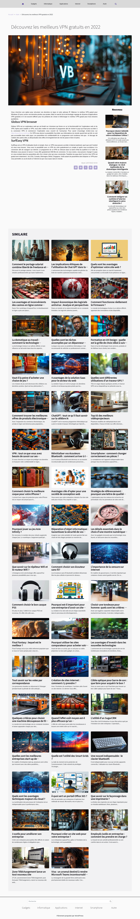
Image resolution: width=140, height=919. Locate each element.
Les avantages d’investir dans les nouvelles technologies (108, 644)
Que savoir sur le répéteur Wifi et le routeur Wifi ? (30, 568)
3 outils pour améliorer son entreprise (27, 835)
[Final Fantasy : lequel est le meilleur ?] (30, 628)
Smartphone (91, 4)
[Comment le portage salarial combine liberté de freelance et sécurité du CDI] (30, 250)
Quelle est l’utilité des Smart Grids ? (69, 757)
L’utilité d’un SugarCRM (103, 718)
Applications (64, 4)
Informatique (48, 4)
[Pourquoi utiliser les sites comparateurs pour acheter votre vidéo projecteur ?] (69, 628)
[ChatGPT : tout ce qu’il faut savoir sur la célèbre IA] (69, 401)
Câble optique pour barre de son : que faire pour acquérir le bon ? (109, 681)
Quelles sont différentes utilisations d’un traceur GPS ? (107, 379)
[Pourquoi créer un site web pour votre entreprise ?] (69, 820)
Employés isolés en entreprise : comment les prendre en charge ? (109, 835)
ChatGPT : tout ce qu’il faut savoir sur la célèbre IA (69, 417)
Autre (105, 4)
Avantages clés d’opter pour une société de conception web (68, 492)
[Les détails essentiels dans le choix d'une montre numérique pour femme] (109, 515)
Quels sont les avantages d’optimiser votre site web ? (106, 265)
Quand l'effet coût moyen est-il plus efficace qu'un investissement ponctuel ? (68, 720)
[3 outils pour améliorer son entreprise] (30, 820)
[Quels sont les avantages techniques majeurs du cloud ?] (30, 782)
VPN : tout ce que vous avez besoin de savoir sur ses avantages (27, 456)
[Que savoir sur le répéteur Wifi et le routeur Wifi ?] (30, 553)
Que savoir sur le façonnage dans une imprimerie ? (108, 797)
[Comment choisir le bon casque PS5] (30, 590)
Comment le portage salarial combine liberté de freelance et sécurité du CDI (29, 267)
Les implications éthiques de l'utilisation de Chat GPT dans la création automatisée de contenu (69, 267)
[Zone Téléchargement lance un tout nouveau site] (30, 857)
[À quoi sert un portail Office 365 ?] (69, 782)
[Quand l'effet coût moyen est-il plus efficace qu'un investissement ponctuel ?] (69, 704)
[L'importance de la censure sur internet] (109, 553)
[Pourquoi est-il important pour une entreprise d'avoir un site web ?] (69, 590)
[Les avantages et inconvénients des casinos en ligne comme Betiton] (30, 288)
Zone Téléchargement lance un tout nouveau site (29, 873)
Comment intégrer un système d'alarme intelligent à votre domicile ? (117, 199)
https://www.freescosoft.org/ (20, 133)
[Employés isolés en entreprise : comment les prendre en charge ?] (109, 820)
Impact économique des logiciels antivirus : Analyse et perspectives (69, 303)
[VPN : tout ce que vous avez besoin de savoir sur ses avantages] (30, 439)
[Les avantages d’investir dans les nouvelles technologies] (109, 628)
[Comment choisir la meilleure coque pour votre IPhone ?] (30, 477)
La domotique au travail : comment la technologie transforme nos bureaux (25, 342)
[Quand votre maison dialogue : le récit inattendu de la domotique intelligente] (117, 153)
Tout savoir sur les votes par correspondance (27, 681)
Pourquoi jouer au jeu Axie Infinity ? (26, 530)
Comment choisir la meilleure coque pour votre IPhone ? (28, 492)
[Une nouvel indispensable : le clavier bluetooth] (109, 742)
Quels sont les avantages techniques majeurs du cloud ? (28, 797)
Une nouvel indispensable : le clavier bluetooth (107, 757)
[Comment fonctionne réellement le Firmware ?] (109, 288)
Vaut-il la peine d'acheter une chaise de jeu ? (28, 379)
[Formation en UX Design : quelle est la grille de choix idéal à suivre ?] (109, 326)
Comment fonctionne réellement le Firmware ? (109, 303)
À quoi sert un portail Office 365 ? (69, 796)
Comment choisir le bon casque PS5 (29, 606)
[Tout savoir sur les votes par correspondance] (30, 666)
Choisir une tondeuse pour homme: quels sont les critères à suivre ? (108, 607)
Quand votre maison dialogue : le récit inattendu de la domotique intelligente (117, 165)
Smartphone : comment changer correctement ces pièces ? (108, 455)
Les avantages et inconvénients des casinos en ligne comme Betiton (29, 304)
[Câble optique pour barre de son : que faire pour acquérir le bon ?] (109, 666)
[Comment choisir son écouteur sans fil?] (69, 553)
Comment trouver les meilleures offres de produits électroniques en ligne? (29, 418)
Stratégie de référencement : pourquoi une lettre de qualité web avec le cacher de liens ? (107, 494)
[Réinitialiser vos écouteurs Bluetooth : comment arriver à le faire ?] (69, 439)
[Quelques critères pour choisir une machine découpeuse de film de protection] (30, 704)
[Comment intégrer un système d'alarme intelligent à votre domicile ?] (117, 187)
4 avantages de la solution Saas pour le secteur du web (68, 379)
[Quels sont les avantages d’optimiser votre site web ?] (109, 250)
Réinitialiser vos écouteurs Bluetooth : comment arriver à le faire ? (69, 456)
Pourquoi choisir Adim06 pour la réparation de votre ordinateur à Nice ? (117, 133)
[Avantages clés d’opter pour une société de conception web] (69, 477)
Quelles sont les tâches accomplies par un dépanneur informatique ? (67, 342)
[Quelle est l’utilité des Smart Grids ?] (69, 742)
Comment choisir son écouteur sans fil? (68, 568)
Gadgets (34, 4)
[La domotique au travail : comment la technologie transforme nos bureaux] (30, 326)
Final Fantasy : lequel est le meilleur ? (26, 644)
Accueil (10, 14)
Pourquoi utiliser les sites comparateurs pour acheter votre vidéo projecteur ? (69, 645)
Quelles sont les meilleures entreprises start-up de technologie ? (26, 758)
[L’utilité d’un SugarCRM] (109, 704)
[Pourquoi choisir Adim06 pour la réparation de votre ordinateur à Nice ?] (117, 121)
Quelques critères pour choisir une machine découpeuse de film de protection (30, 720)
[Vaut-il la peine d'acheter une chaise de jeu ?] (30, 364)
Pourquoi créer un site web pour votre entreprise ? (68, 835)
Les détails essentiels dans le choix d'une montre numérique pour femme (108, 531)
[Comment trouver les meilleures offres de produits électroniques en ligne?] (30, 401)
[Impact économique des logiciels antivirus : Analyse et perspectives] (69, 288)
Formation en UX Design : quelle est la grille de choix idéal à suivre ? (109, 342)
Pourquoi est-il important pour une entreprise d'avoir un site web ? (68, 607)
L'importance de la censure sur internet (107, 568)
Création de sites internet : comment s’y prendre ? (65, 681)
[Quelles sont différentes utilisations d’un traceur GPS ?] (109, 364)
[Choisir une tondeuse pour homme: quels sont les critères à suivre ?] (109, 590)
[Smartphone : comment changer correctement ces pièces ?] (109, 439)
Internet (77, 4)
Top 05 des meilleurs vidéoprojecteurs (102, 417)
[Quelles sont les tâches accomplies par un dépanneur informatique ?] (69, 326)
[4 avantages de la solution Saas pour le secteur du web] (69, 364)
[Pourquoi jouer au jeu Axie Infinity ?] (30, 515)
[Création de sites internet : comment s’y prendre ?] (69, 666)
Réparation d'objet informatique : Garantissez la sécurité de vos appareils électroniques (69, 531)
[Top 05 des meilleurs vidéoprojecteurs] (109, 401)
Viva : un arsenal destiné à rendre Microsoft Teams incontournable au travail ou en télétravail (69, 874)
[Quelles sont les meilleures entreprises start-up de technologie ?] (30, 742)
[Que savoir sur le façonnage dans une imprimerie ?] (109, 782)
